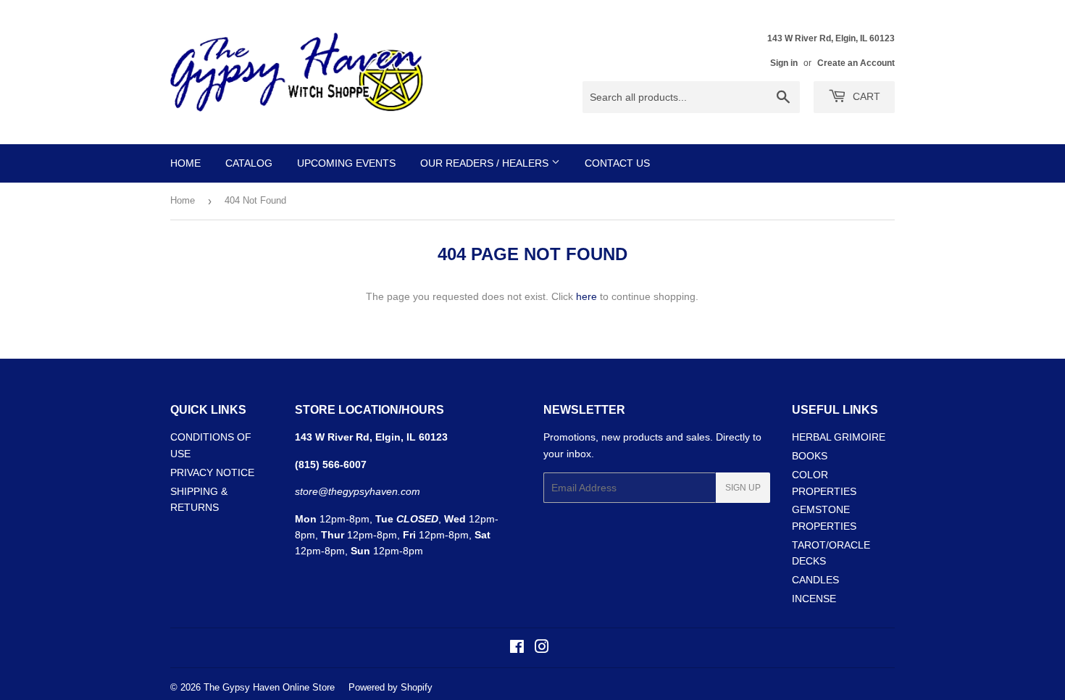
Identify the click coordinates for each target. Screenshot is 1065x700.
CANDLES (815, 580)
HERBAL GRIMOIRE (838, 437)
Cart (865, 96)
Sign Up (743, 488)
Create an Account (856, 63)
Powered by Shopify (390, 687)
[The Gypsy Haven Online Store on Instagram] (542, 648)
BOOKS (809, 456)
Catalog (248, 163)
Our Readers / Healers (485, 163)
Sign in (784, 63)
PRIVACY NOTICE (212, 472)
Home (185, 163)
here (586, 296)
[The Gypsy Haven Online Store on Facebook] (517, 648)
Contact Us (617, 163)
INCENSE (814, 598)
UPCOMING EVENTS (346, 163)
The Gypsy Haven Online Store (269, 687)
